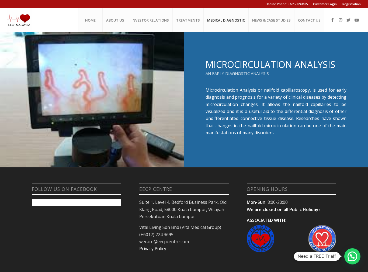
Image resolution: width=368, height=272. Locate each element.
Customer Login (325, 4)
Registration (351, 4)
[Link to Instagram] (340, 20)
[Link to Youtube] (357, 20)
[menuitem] (90, 20)
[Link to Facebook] (332, 20)
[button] (352, 256)
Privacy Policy (152, 249)
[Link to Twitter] (349, 20)
